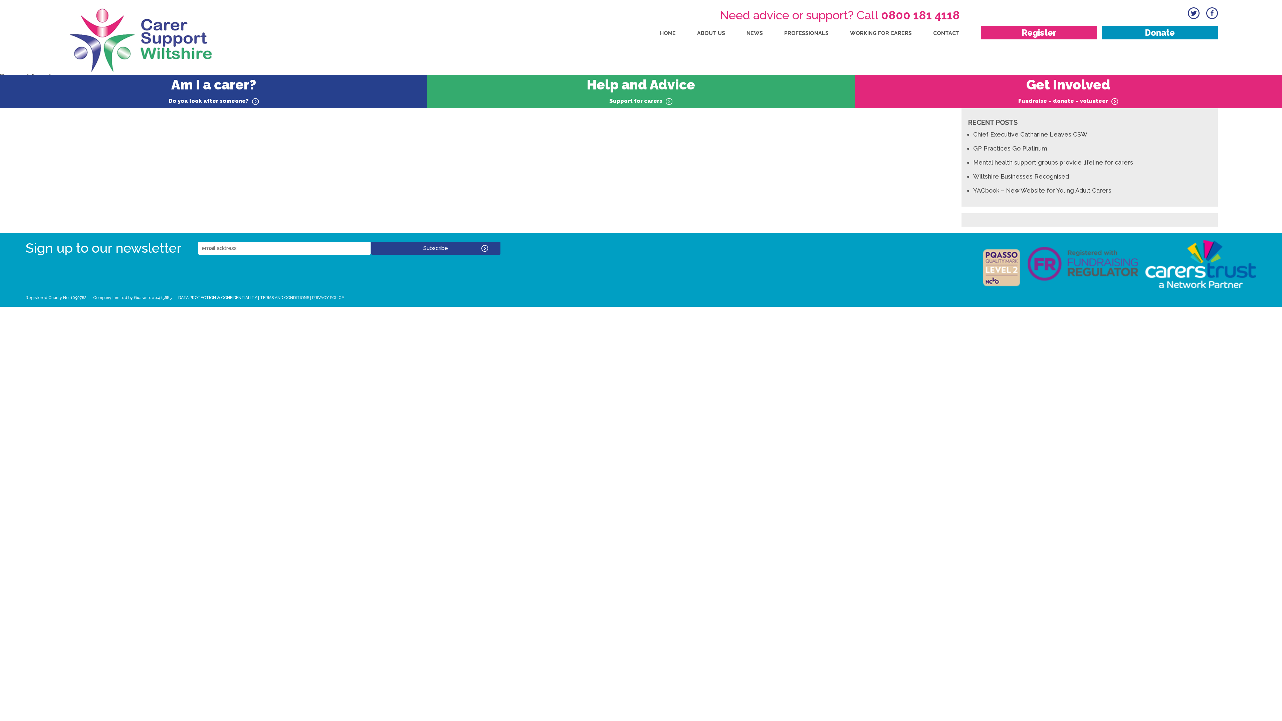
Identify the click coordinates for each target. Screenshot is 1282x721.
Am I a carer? (212, 90)
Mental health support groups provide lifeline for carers (1053, 162)
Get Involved (1064, 90)
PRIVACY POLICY (328, 297)
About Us (711, 33)
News (754, 33)
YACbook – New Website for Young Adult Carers (1042, 190)
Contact (946, 33)
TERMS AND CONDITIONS (284, 297)
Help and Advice (641, 90)
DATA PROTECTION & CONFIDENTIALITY (217, 297)
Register (1039, 33)
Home (668, 33)
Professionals (806, 33)
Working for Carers (881, 33)
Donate (1160, 33)
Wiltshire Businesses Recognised (1021, 176)
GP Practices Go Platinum (1010, 148)
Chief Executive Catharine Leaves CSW (1030, 134)
